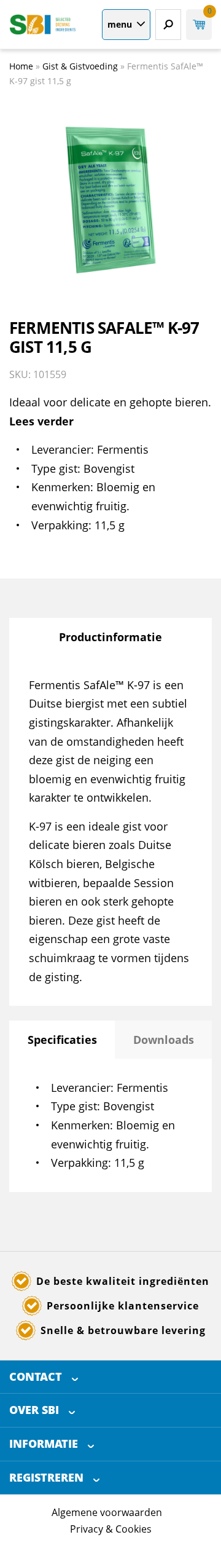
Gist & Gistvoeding (80, 66)
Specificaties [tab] (62, 1039)
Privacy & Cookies (111, 1529)
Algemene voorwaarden (107, 1512)
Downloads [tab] (163, 1039)
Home (21, 66)
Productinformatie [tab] (110, 637)
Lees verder (41, 421)
